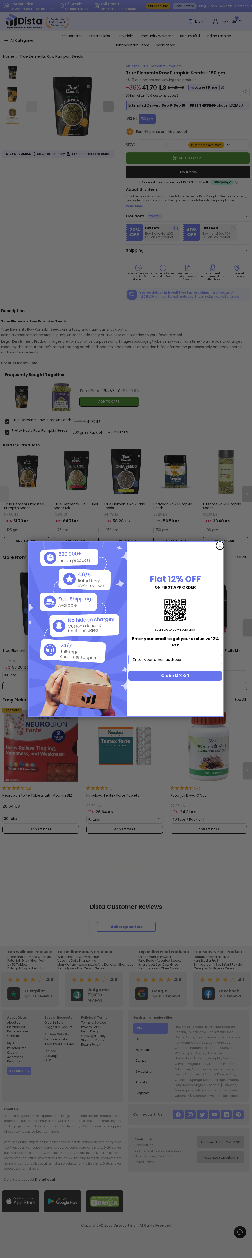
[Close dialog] (220, 546)
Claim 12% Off (175, 675)
